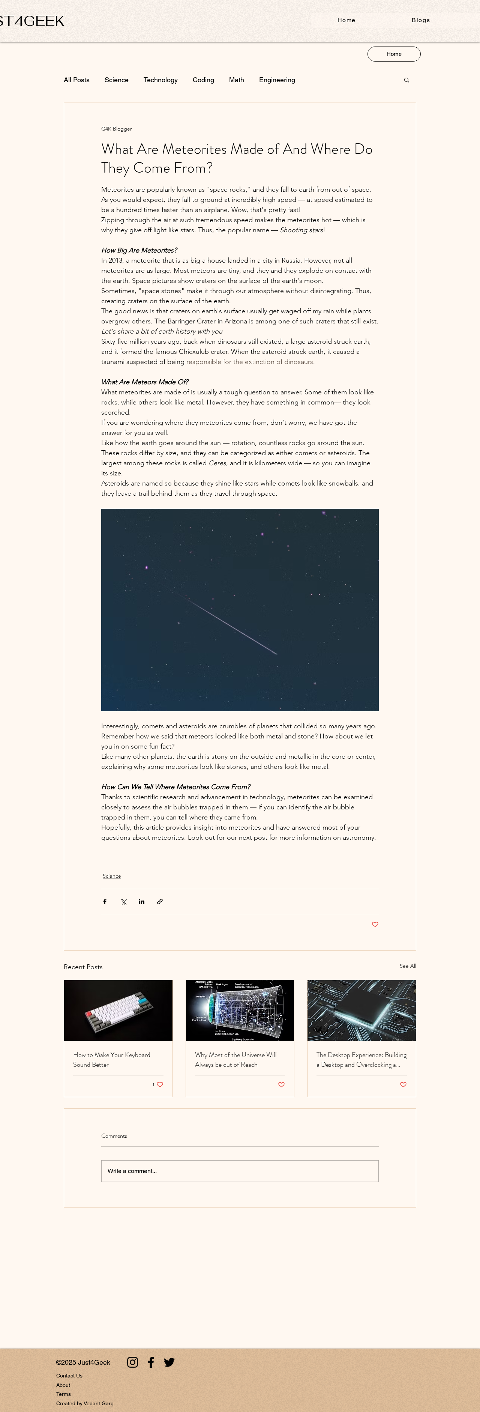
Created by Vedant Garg (85, 1403)
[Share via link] (160, 901)
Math (236, 80)
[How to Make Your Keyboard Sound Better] (118, 1010)
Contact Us (69, 1376)
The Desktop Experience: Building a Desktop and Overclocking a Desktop (361, 1059)
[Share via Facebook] (104, 901)
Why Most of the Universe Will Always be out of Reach (236, 1059)
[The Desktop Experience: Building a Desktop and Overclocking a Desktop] (362, 1010)
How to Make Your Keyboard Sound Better (111, 1059)
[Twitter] (169, 1362)
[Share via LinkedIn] (141, 901)
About (63, 1385)
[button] (406, 80)
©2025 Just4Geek (83, 1362)
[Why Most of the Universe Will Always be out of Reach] (240, 1010)
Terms (63, 1394)
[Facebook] (151, 1362)
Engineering (277, 80)
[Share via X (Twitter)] (123, 901)
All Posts (77, 80)
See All (408, 965)
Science (117, 80)
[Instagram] (132, 1362)
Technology (161, 80)
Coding (203, 80)
